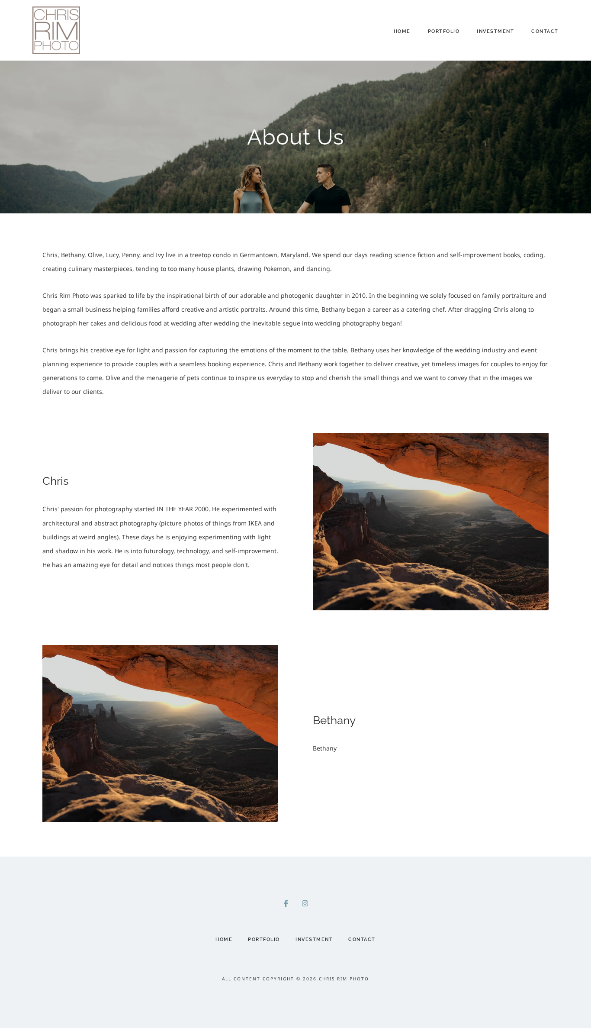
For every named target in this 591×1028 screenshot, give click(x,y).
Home (402, 31)
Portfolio (444, 31)
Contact (545, 31)
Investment (495, 31)
